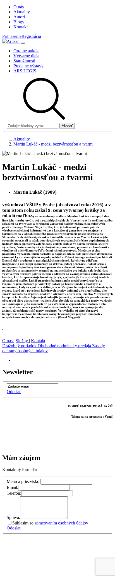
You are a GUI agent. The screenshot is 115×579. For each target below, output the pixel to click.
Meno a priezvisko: (23, 481)
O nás (8, 340)
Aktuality (21, 139)
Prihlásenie (11, 36)
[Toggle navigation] (23, 43)
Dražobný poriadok (20, 345)
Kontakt (38, 340)
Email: (12, 487)
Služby (22, 340)
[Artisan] (11, 41)
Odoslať (14, 391)
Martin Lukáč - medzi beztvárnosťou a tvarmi (53, 144)
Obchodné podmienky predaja (65, 345)
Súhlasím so (50, 523)
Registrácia (31, 36)
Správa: (13, 517)
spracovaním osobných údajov (61, 523)
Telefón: (14, 493)
